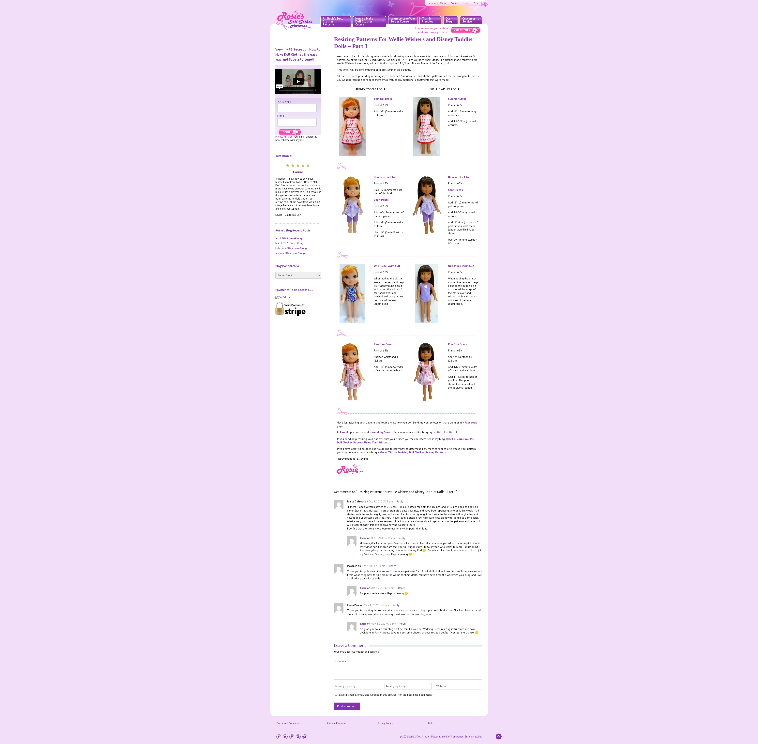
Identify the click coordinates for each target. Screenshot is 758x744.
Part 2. (453, 432)
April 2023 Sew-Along (288, 238)
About (443, 3)
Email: (281, 116)
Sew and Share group (377, 554)
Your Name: (284, 102)
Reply (400, 501)
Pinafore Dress (383, 344)
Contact (455, 3)
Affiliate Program (336, 723)
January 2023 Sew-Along (290, 253)
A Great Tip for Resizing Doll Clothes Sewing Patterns (412, 452)
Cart (476, 3)
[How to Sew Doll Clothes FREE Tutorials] (289, 132)
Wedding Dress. (381, 432)
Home (432, 3)
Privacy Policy (385, 723)
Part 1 (441, 432)
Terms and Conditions (288, 723)
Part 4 (344, 432)
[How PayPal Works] (298, 297)
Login (466, 3)
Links (431, 723)
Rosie (363, 538)
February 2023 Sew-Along (291, 248)
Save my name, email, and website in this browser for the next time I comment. (385, 694)
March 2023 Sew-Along (289, 243)
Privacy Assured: (284, 136)
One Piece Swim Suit (387, 266)
